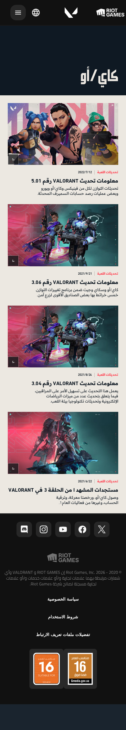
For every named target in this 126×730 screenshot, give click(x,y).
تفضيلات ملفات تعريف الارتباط (63, 634)
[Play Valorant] (71, 12)
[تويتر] (102, 529)
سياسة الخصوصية (63, 599)
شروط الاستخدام (63, 616)
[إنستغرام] (43, 529)
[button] (63, 149)
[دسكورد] (24, 529)
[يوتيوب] (63, 529)
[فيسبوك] (82, 529)
